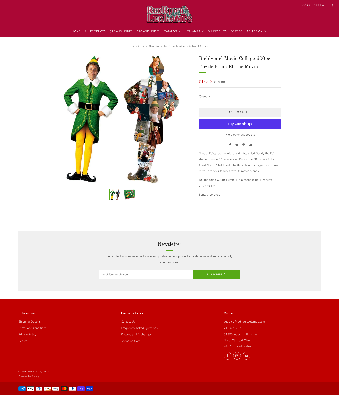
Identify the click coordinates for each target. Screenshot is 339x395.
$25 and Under (121, 31)
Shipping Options (29, 321)
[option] (122, 119)
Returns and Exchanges (136, 334)
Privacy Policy (27, 334)
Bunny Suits (217, 31)
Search (22, 341)
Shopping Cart (130, 341)
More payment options (240, 135)
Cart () (320, 5)
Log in (305, 5)
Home (76, 31)
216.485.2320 (233, 328)
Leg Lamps (192, 31)
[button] (115, 194)
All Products (95, 31)
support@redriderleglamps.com (244, 321)
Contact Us (128, 321)
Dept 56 (236, 31)
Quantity (204, 96)
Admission (255, 31)
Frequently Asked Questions (139, 328)
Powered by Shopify (28, 376)
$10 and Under (148, 31)
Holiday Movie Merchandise (154, 46)
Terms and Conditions (32, 328)
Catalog (170, 31)
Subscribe (214, 274)
